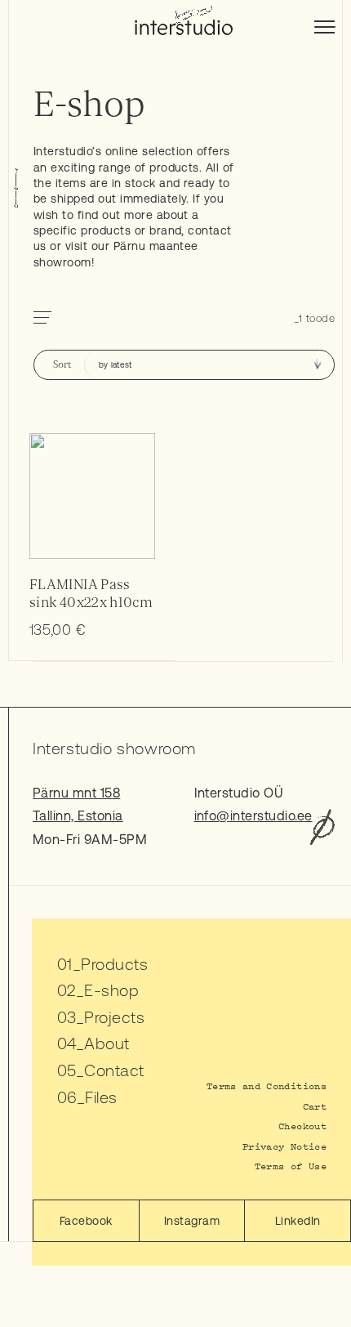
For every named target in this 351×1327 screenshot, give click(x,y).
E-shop (111, 990)
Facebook (86, 1220)
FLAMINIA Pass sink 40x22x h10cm (91, 593)
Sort (62, 365)
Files (101, 1097)
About (106, 1043)
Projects (114, 1017)
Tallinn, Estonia (78, 815)
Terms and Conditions (267, 1085)
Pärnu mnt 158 (76, 792)
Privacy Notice (284, 1146)
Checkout (302, 1126)
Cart (315, 1106)
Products (114, 963)
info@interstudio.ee (253, 815)
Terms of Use (291, 1166)
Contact (114, 1070)
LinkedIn (298, 1220)
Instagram (192, 1220)
